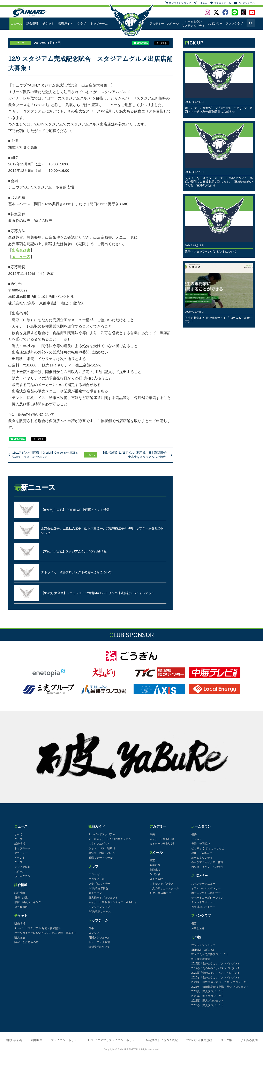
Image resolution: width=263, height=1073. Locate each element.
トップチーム (99, 23)
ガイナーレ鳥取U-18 (162, 839)
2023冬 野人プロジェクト (207, 1005)
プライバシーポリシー (65, 1040)
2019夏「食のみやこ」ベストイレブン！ (215, 963)
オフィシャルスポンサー (206, 888)
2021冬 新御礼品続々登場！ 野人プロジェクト (220, 986)
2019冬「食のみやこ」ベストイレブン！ (215, 968)
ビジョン (196, 839)
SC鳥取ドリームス (100, 911)
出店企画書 (21, 250)
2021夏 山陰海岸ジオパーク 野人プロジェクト (220, 982)
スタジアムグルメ (99, 843)
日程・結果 (21, 897)
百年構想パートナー (203, 906)
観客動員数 (21, 906)
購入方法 (19, 937)
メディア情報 (22, 866)
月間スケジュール (99, 937)
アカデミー (157, 23)
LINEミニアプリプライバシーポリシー (113, 1040)
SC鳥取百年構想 (98, 888)
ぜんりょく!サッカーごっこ (207, 848)
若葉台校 (155, 865)
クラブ (81, 23)
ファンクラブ (234, 23)
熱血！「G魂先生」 (203, 852)
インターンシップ (99, 906)
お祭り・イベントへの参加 (207, 866)
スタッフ (94, 932)
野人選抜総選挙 (200, 959)
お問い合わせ (14, 1040)
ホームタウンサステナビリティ (193, 23)
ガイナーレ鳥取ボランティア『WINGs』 (113, 902)
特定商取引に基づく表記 (162, 1040)
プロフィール (97, 879)
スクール (173, 23)
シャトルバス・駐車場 (102, 848)
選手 (91, 928)
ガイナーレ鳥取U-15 (162, 843)
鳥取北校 (155, 869)
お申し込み (198, 928)
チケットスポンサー (203, 902)
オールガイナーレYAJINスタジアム (110, 839)
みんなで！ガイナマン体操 (207, 862)
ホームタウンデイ (202, 857)
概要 (152, 834)
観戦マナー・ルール (101, 857)
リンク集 (226, 1040)
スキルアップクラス (162, 883)
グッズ (18, 862)
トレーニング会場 (99, 942)
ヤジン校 (155, 874)
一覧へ (90, 454)
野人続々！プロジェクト (103, 897)
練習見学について (99, 946)
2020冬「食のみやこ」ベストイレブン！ (215, 977)
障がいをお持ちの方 (26, 942)
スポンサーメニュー (203, 883)
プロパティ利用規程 (199, 1040)
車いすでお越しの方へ (102, 852)
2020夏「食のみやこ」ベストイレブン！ (215, 972)
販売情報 (19, 923)
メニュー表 (21, 257)
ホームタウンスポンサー (206, 892)
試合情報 (32, 23)
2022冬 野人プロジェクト (207, 996)
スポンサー (215, 23)
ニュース (16, 23)
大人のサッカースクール (164, 888)
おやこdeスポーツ (160, 892)
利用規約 (37, 1040)
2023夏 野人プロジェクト (207, 1000)
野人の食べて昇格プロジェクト (210, 954)
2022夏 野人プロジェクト (207, 991)
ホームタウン (22, 876)
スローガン (95, 874)
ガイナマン (95, 892)
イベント (19, 857)
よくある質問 (249, 1040)
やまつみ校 (156, 879)
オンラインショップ (203, 945)
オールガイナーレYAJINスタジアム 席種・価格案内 (45, 932)
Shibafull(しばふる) (202, 949)
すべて (18, 834)
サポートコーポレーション (207, 897)
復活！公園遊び (200, 843)
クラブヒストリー (99, 883)
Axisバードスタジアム (102, 834)
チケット (48, 23)
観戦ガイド (65, 23)
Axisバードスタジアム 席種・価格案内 (37, 928)
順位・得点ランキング (27, 902)
